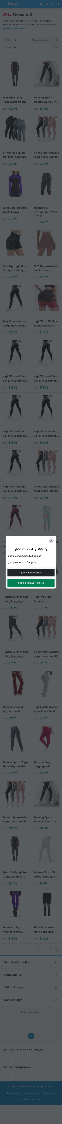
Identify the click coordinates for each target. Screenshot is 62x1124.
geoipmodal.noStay (31, 572)
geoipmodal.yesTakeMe (31, 582)
